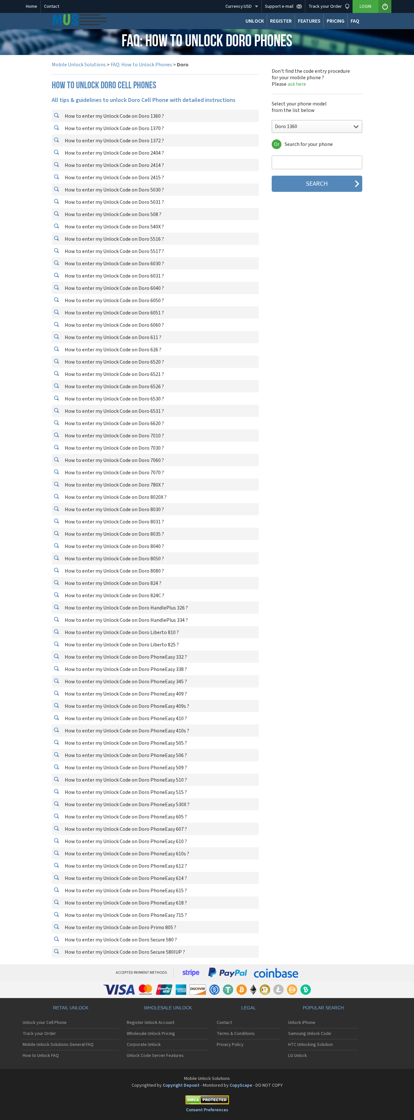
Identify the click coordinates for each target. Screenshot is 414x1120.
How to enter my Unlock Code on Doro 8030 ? (114, 509)
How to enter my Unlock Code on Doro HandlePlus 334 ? (126, 620)
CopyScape (241, 1085)
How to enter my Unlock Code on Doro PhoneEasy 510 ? (125, 780)
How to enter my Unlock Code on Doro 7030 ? (114, 448)
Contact (51, 6)
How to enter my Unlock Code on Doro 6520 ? (114, 362)
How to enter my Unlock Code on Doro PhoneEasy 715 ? (125, 915)
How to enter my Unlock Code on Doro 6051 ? (114, 312)
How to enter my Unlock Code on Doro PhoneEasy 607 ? (125, 829)
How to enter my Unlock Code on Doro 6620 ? (114, 423)
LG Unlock (297, 1055)
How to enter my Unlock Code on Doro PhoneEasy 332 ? (125, 657)
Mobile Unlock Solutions (79, 64)
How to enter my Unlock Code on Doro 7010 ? (114, 435)
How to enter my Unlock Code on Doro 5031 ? (114, 202)
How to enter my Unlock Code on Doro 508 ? (112, 214)
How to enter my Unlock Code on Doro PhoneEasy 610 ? (125, 841)
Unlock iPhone (301, 1022)
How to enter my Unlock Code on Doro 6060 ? (114, 325)
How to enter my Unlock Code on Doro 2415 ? (114, 177)
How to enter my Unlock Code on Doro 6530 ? (114, 398)
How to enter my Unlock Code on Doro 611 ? (112, 337)
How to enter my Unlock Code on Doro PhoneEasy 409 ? (125, 693)
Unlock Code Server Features (155, 1055)
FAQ (355, 21)
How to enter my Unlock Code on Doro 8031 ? (114, 521)
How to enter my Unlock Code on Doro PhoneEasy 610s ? (126, 853)
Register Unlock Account (150, 1022)
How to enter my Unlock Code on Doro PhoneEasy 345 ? (125, 681)
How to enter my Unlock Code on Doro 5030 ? (114, 189)
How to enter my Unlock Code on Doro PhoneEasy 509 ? (125, 767)
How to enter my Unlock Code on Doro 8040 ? (114, 546)
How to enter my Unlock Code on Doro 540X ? (114, 226)
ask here (297, 84)
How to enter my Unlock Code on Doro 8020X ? (115, 497)
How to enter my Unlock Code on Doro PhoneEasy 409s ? (126, 706)
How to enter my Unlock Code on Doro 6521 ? (114, 374)
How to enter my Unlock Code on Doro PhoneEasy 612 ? (125, 866)
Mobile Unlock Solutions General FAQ (58, 1044)
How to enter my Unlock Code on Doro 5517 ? (114, 251)
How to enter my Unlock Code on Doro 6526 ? (114, 386)
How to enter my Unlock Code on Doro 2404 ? (114, 153)
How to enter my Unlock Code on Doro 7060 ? (114, 460)
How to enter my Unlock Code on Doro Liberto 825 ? (121, 644)
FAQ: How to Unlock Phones (141, 64)
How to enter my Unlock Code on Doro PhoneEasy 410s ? (126, 730)
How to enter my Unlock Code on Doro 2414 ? (114, 165)
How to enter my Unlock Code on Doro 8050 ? (114, 558)
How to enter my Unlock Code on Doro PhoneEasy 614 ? (125, 878)
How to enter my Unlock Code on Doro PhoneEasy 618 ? (125, 902)
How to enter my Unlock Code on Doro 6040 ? (114, 288)
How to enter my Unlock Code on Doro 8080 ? (114, 571)
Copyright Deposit (181, 1085)
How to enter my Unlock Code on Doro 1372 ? (114, 140)
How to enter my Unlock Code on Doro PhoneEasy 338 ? (125, 669)
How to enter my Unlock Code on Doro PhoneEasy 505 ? (125, 743)
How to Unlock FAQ (41, 1055)
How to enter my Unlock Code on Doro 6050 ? (114, 300)
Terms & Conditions (236, 1033)
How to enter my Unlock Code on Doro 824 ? (112, 583)
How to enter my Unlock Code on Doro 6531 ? (114, 411)
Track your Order (39, 1033)
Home (31, 6)
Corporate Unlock (144, 1044)
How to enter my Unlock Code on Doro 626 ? (112, 349)
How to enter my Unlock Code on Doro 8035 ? (114, 534)
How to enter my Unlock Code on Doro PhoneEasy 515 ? (125, 792)
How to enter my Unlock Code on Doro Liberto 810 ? (121, 632)
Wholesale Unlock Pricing (151, 1033)
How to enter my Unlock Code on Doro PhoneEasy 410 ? (125, 718)
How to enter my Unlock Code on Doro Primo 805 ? (120, 927)
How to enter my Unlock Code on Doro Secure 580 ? (120, 939)
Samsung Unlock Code (309, 1033)
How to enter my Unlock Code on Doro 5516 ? (114, 239)
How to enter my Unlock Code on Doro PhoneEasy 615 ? (125, 890)
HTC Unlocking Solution (310, 1044)
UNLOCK (254, 21)
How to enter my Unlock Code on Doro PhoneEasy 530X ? (127, 804)
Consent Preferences (207, 1110)
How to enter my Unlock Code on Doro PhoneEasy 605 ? (125, 816)
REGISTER (281, 21)
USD (238, 6)
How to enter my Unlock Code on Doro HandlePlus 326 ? (126, 607)
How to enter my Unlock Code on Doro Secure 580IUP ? (124, 952)
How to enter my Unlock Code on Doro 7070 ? (114, 472)
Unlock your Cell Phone (45, 1022)
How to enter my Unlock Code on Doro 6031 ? (114, 276)
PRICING (335, 21)
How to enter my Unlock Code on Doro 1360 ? (114, 116)
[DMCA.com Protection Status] (207, 1101)
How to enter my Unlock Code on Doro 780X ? (114, 485)
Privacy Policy (230, 1044)
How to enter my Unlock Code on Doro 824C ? (114, 595)
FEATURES (309, 21)
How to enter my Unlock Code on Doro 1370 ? (114, 128)
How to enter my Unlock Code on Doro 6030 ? (114, 263)
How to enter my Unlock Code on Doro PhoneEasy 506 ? (125, 755)
